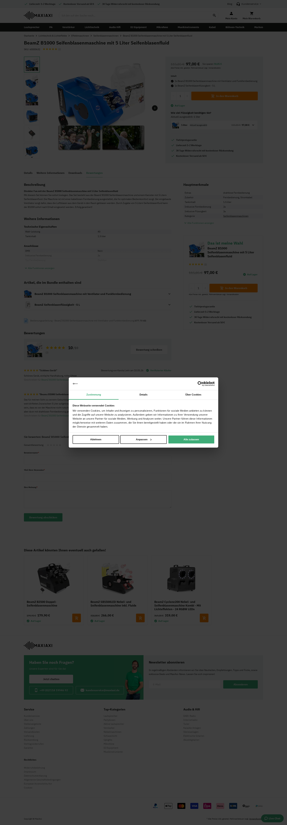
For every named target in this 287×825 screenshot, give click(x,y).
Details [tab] (144, 394)
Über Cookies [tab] (193, 394)
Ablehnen (95, 439)
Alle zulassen (191, 439)
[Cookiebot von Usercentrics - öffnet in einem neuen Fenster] (200, 383)
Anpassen (141, 439)
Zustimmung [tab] (93, 394)
